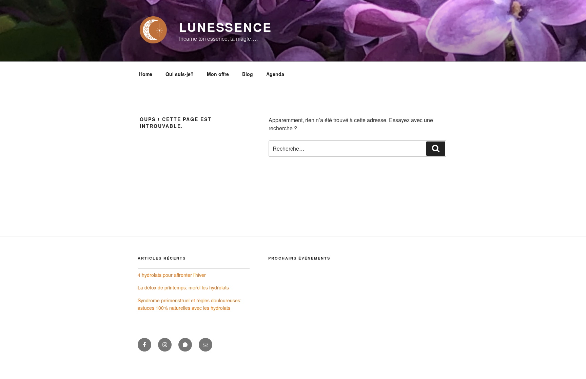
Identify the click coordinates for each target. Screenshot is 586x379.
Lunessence (225, 27)
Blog (247, 74)
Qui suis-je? (179, 74)
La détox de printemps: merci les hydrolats (183, 287)
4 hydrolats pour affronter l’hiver (172, 274)
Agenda (275, 74)
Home (145, 74)
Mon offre (218, 74)
